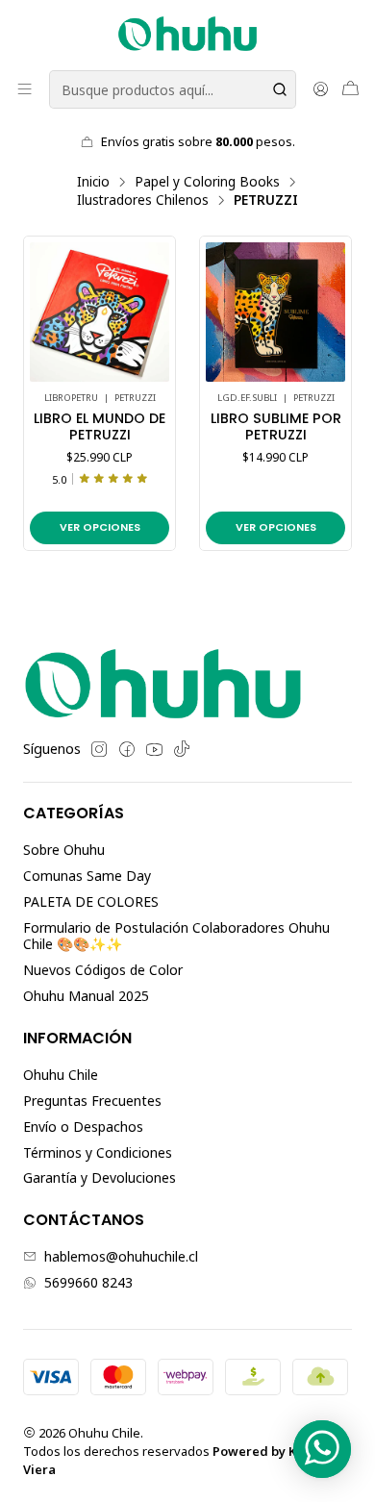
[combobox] (172, 89)
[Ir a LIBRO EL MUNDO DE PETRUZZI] (99, 312)
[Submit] (279, 89)
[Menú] (25, 89)
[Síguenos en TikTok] (181, 749)
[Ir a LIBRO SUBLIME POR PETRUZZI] (275, 312)
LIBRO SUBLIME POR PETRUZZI (276, 427)
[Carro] (350, 89)
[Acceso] (321, 89)
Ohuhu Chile (60, 1074)
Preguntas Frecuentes (92, 1100)
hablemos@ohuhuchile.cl (121, 1256)
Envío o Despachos (83, 1126)
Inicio (93, 181)
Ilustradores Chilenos (143, 200)
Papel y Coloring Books (207, 181)
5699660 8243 (88, 1282)
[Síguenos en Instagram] (99, 749)
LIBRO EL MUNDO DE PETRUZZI (99, 427)
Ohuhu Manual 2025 (86, 996)
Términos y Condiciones (97, 1152)
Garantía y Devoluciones (99, 1177)
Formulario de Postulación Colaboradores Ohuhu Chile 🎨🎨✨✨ (176, 936)
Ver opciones (100, 527)
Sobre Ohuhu (64, 849)
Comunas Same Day (87, 875)
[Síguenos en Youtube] (154, 749)
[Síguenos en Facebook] (127, 749)
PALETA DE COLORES (91, 901)
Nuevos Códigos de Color (103, 970)
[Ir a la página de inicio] (187, 33)
